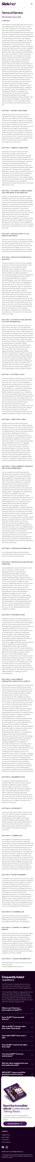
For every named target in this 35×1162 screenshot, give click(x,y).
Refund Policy (5, 1137)
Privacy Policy (5, 1139)
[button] (31, 4)
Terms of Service (6, 1142)
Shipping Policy (6, 1135)
